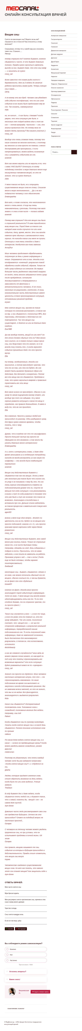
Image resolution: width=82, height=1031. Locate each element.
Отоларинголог (56, 95)
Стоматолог (55, 117)
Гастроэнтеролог (56, 39)
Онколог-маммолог (57, 88)
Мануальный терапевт (58, 73)
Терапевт (54, 121)
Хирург (53, 132)
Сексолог (54, 114)
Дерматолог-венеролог (58, 50)
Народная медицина (58, 80)
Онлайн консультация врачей (35, 14)
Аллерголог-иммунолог (58, 36)
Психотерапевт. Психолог (16, 1008)
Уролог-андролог (56, 125)
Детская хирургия (57, 54)
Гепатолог (54, 43)
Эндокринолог (55, 136)
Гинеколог (54, 47)
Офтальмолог (55, 99)
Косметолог (55, 69)
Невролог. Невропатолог (59, 84)
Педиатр (54, 102)
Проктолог (54, 106)
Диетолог (54, 58)
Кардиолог (54, 65)
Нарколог (54, 76)
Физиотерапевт (56, 128)
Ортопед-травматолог (58, 91)
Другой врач (55, 62)
